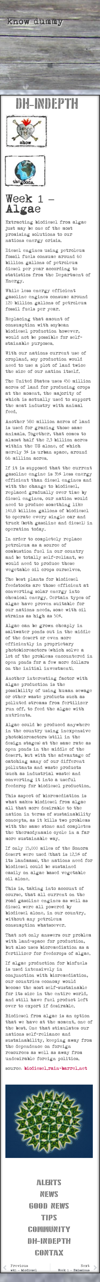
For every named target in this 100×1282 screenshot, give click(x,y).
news (49, 1193)
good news (49, 1205)
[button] (50, 65)
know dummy (35, 21)
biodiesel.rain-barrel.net (55, 1068)
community (49, 1228)
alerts (49, 1181)
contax (49, 1252)
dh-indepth (49, 1240)
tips (49, 1217)
